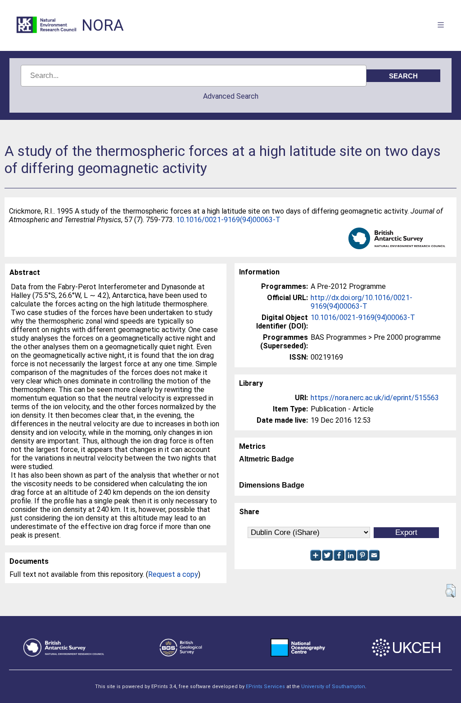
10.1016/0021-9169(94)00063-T (228, 219)
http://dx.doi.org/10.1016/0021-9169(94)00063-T (361, 301)
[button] (450, 591)
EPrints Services (265, 686)
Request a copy (173, 574)
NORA (102, 25)
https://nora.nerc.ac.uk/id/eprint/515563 (375, 397)
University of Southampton (333, 686)
